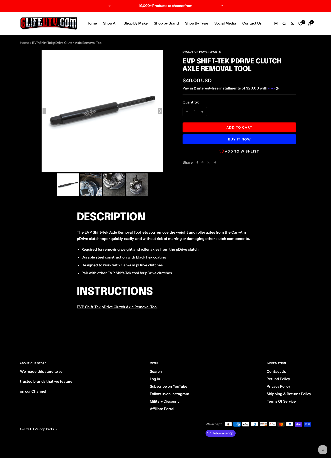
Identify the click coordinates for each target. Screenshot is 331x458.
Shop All (110, 23)
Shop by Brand (166, 23)
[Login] (292, 23)
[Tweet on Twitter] (208, 162)
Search (156, 371)
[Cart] (309, 23)
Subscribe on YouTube (168, 386)
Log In (155, 379)
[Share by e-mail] (215, 162)
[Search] (284, 23)
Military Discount (164, 401)
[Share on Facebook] (197, 162)
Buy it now (239, 139)
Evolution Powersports (202, 51)
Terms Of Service (281, 401)
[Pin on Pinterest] (202, 162)
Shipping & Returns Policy (289, 394)
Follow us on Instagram (169, 394)
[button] (68, 184)
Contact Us (251, 23)
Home (92, 23)
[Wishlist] (300, 23)
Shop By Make (136, 23)
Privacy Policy (278, 386)
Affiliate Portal (162, 409)
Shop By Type (196, 23)
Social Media (225, 23)
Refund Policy (278, 379)
